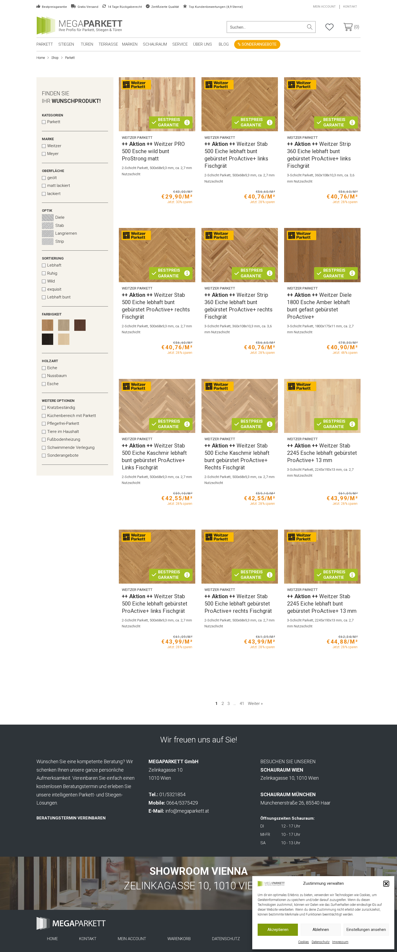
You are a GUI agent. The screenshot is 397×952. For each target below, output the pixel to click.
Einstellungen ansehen (366, 929)
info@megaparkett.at (187, 811)
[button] (386, 883)
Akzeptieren (277, 929)
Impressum (340, 942)
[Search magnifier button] (309, 27)
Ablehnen (320, 929)
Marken (129, 44)
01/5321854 (172, 794)
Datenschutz (320, 942)
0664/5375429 (182, 803)
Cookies (303, 942)
